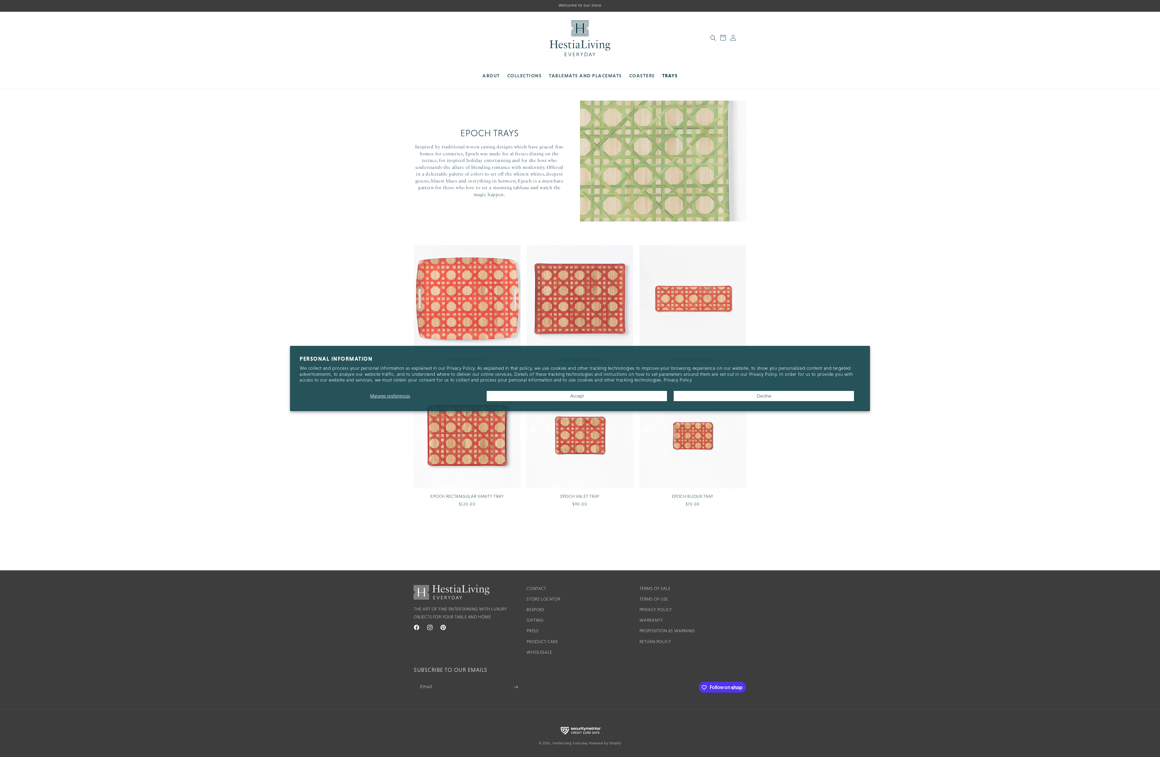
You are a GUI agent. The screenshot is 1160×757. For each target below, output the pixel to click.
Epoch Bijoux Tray (693, 496)
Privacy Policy (678, 379)
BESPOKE (535, 609)
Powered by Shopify (605, 743)
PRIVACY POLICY (656, 609)
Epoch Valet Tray (580, 496)
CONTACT (536, 588)
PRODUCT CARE (542, 641)
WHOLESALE (539, 652)
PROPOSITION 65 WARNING (667, 631)
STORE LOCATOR (543, 599)
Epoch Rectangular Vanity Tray (467, 496)
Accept (577, 395)
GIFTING (535, 620)
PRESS (532, 631)
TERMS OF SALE (655, 588)
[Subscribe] (515, 687)
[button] (525, 75)
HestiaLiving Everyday (570, 743)
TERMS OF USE (654, 599)
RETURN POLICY (655, 641)
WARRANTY (651, 620)
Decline (764, 395)
